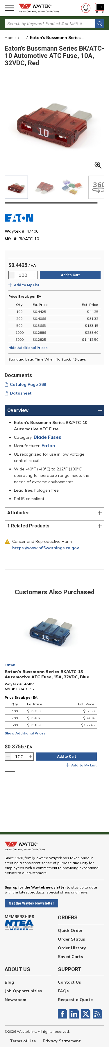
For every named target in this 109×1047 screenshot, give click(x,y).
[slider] (51, 203)
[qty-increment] (34, 275)
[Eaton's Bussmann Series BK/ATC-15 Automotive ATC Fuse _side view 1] (44, 187)
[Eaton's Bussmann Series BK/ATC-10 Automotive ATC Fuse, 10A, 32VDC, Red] (72, 187)
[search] (99, 23)
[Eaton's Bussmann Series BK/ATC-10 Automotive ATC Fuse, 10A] (16, 187)
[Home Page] (41, 8)
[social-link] (63, 1014)
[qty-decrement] (12, 275)
